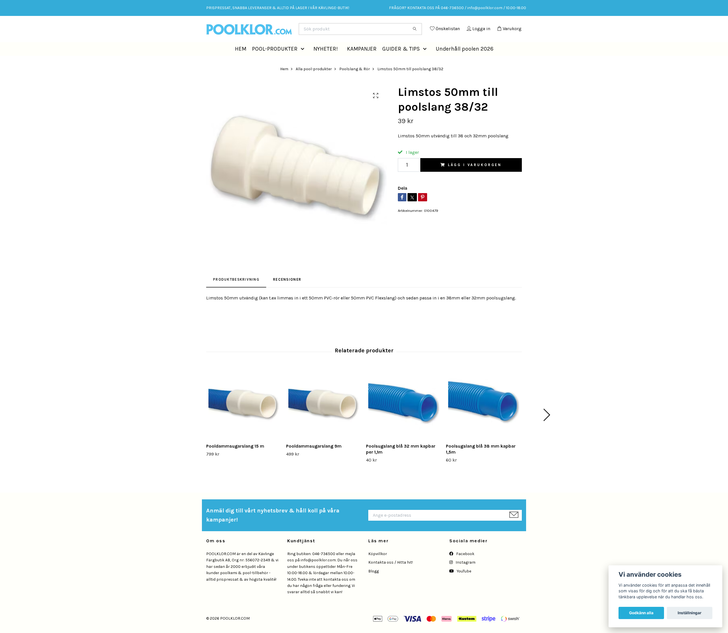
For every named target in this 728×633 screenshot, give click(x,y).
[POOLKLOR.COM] (285, 31)
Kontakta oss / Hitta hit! (390, 575)
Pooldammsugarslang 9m (314, 459)
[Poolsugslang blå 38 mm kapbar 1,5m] (484, 416)
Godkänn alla (641, 613)
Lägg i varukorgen (475, 177)
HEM (240, 61)
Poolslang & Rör (354, 81)
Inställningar (690, 613)
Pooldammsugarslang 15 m (235, 459)
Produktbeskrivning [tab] (236, 292)
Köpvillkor (377, 566)
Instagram (465, 575)
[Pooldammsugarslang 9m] (324, 416)
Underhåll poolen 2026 (464, 61)
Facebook (464, 566)
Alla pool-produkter (314, 81)
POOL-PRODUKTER (274, 61)
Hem (284, 81)
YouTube (463, 584)
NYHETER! (325, 61)
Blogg (373, 584)
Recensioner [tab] (287, 292)
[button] (304, 61)
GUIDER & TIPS (401, 61)
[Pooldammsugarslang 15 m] (244, 416)
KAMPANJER (362, 61)
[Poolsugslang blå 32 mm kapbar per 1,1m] (404, 416)
